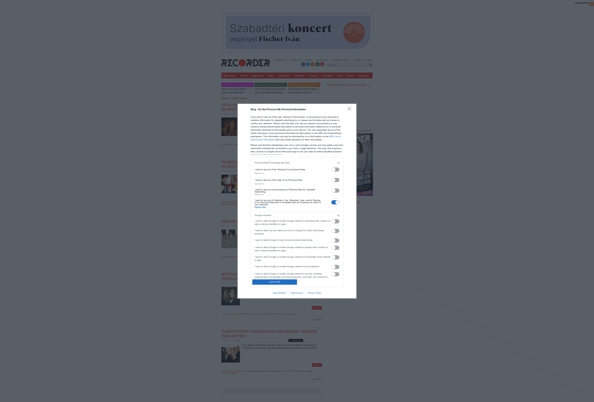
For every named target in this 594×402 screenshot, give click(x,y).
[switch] (335, 169)
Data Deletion (279, 293)
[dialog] (297, 201)
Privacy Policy (314, 293)
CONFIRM (274, 282)
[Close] (350, 110)
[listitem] (297, 162)
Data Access (297, 293)
